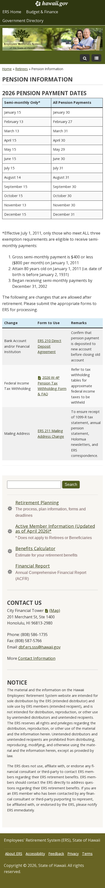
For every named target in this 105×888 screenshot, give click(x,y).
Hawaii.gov (51, 3)
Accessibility (35, 853)
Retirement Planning (37, 502)
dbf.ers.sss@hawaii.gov (40, 647)
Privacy (73, 853)
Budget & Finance (42, 11)
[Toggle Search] (85, 58)
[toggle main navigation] (96, 58)
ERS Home (11, 11)
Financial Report (32, 566)
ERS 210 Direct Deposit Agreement (49, 346)
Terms (87, 853)
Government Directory (22, 20)
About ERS (13, 853)
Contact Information (36, 658)
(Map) (54, 610)
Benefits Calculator (35, 548)
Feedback (56, 853)
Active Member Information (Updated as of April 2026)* (55, 528)
